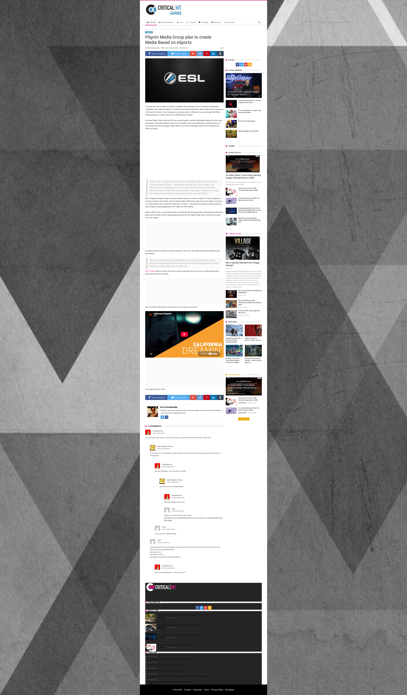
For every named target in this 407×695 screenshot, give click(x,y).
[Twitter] (242, 64)
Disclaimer (229, 690)
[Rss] (250, 64)
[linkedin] (213, 53)
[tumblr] (220, 53)
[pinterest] (206, 53)
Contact (187, 690)
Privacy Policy (217, 690)
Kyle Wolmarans (151, 48)
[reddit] (200, 53)
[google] (193, 53)
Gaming (153, 29)
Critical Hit (177, 690)
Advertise (197, 690)
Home (147, 29)
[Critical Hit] (163, 3)
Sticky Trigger (150, 271)
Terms (206, 690)
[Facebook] (237, 64)
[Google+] (246, 64)
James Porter (231, 393)
